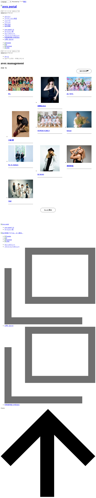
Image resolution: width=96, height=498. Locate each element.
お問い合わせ (9, 39)
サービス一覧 (9, 31)
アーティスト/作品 (10, 18)
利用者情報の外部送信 (12, 37)
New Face (7, 24)
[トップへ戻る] (48, 496)
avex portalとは (9, 29)
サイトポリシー (9, 33)
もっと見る (48, 210)
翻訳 (24, 1)
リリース (7, 22)
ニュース (7, 20)
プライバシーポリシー (12, 35)
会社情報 (7, 26)
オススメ (7, 16)
